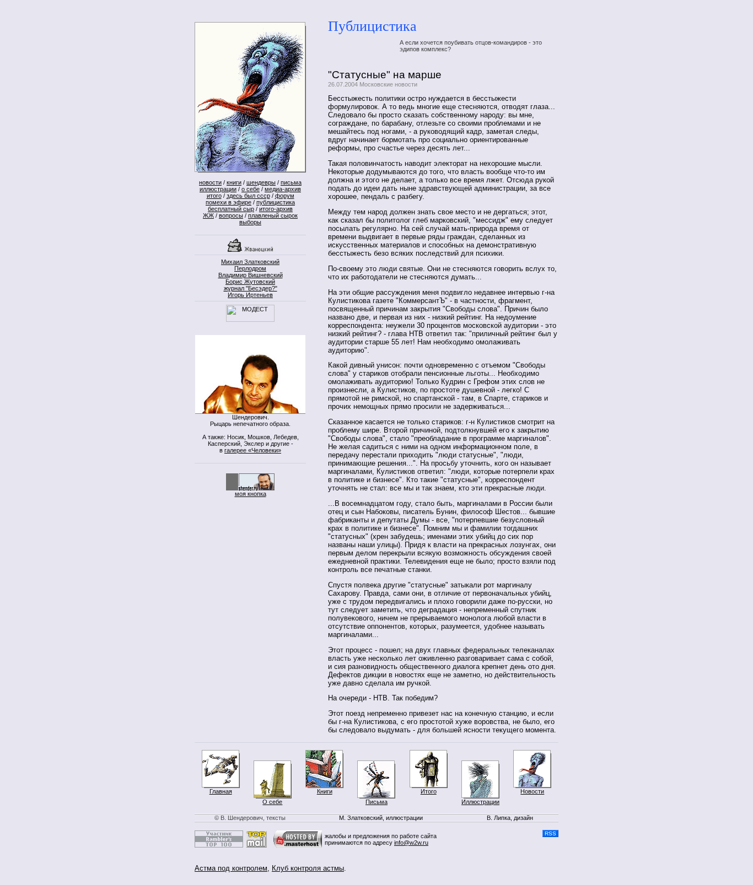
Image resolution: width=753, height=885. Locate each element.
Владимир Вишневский (250, 275)
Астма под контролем (231, 868)
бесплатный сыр (231, 209)
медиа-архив (283, 189)
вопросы (231, 215)
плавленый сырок (273, 215)
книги (234, 182)
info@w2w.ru (411, 842)
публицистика (275, 202)
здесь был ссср (248, 195)
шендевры (261, 182)
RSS (550, 833)
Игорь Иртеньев (250, 295)
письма (291, 182)
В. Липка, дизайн (510, 817)
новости (210, 182)
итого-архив (276, 209)
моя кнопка (250, 493)
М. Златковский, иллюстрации (381, 817)
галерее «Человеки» (252, 450)
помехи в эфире (228, 202)
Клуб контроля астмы (308, 868)
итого (214, 195)
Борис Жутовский (250, 281)
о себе (250, 189)
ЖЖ (208, 215)
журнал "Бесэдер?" (250, 288)
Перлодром (250, 268)
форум (284, 195)
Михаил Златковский (250, 261)
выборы (250, 222)
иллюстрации (218, 189)
